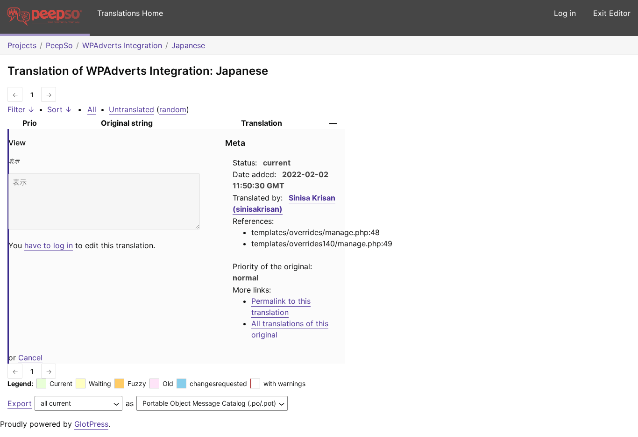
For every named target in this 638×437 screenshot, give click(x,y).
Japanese (188, 45)
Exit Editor (612, 13)
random (172, 109)
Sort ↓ (59, 109)
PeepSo (59, 45)
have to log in (48, 245)
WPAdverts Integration (122, 45)
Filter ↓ (21, 109)
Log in (565, 13)
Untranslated (131, 109)
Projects (21, 45)
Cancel (30, 357)
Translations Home (130, 13)
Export (19, 403)
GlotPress (91, 424)
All (91, 109)
